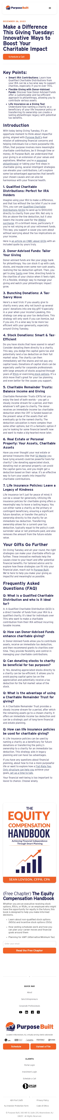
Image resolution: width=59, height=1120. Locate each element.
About (29, 992)
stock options (41, 374)
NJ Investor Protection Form (16, 1106)
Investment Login (29, 1072)
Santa (19, 273)
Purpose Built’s (33, 137)
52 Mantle (41, 455)
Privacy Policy (43, 1100)
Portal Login (29, 1065)
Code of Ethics (42, 1106)
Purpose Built (41, 569)
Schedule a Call (29, 1078)
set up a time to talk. (21, 772)
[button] (50, 8)
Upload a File (43, 1046)
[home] (21, 8)
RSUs (16, 374)
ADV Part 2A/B (16, 1100)
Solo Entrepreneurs (29, 999)
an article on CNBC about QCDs (29, 241)
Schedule (16, 1046)
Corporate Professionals (29, 1006)
